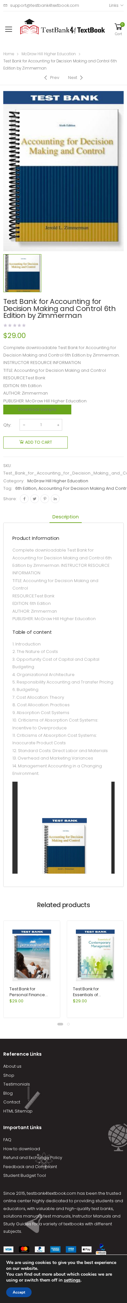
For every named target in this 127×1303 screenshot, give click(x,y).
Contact (11, 1102)
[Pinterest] (44, 498)
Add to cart (38, 442)
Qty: (7, 425)
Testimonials (16, 1084)
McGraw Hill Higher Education (48, 54)
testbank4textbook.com (51, 1193)
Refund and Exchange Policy (32, 1157)
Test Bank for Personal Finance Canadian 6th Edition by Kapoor (30, 997)
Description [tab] (65, 517)
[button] (60, 1024)
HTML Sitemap (18, 1111)
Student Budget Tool (24, 1175)
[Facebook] (24, 498)
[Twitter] (34, 498)
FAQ (7, 1139)
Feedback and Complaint (30, 1166)
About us (12, 1066)
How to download (21, 1149)
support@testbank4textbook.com (44, 5)
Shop (8, 1075)
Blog (8, 1093)
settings (72, 1280)
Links (113, 5)
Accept (19, 1292)
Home (8, 54)
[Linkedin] (55, 498)
